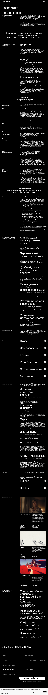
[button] (44, 2)
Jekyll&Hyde (6, 1)
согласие (24, 681)
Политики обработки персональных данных (14, 690)
